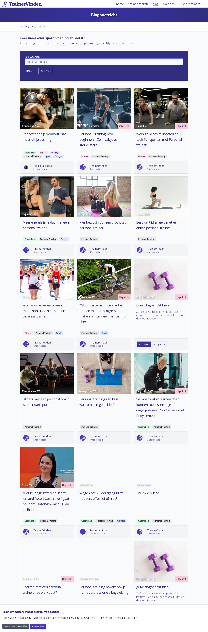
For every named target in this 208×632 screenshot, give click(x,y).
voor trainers (191, 4)
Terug (26, 26)
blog (155, 4)
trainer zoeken (138, 4)
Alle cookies (38, 626)
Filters (29, 70)
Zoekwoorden (32, 56)
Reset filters (46, 70)
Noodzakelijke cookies (16, 626)
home (120, 4)
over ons (169, 4)
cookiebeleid (120, 617)
